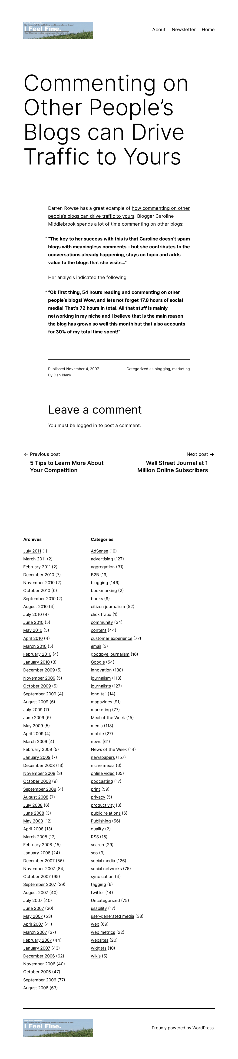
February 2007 (37, 940)
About (158, 29)
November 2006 (39, 963)
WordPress (203, 1027)
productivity (103, 805)
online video (103, 773)
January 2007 (36, 948)
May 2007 (33, 916)
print (95, 789)
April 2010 (33, 638)
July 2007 (32, 900)
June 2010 (33, 622)
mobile (97, 733)
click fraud (101, 614)
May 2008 (33, 821)
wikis (96, 956)
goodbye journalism (110, 654)
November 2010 (39, 582)
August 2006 (35, 987)
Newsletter (184, 29)
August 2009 (35, 701)
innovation (101, 670)
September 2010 (39, 598)
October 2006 (37, 971)
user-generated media (112, 916)
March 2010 (34, 646)
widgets (98, 948)
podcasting (102, 781)
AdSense (99, 551)
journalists (101, 686)
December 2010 (38, 574)
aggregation (103, 566)
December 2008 (39, 765)
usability (99, 908)
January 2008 (36, 852)
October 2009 (37, 686)
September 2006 (39, 979)
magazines (101, 701)
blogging (162, 368)
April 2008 (33, 828)
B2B (95, 574)
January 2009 (36, 757)
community (102, 622)
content (98, 630)
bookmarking (104, 590)
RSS (95, 836)
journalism (101, 678)
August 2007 (35, 892)
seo (94, 852)
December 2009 (39, 670)
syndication (102, 876)
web (95, 924)
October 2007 (37, 876)
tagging (98, 884)
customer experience (111, 638)
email (96, 646)
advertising (102, 558)
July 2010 (32, 614)
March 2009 (35, 741)
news (96, 741)
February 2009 (37, 749)
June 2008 (33, 813)
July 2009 (33, 709)
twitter (97, 892)
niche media (103, 765)
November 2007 (39, 868)
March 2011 (34, 558)
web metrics (103, 932)
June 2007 (33, 908)
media (97, 725)
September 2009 (39, 693)
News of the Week (109, 749)
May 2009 (33, 725)
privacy (98, 797)
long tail (98, 693)
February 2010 (37, 654)
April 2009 (33, 733)
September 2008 (39, 789)
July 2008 (33, 805)
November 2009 (39, 678)
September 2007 (39, 884)
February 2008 (37, 844)
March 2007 (35, 932)
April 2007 (33, 924)
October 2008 (37, 781)
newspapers (103, 757)
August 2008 (35, 797)
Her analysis (61, 277)
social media (103, 860)
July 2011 (32, 551)
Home (208, 29)
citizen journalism (108, 606)
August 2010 (35, 606)
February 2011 (37, 566)
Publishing (101, 821)
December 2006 (39, 956)
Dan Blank (62, 375)
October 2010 (36, 590)
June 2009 (33, 717)
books (97, 598)
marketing (181, 368)
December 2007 (39, 860)
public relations (106, 813)
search (97, 844)
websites (99, 940)
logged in (87, 425)
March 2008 (35, 836)
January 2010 (36, 662)
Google (98, 662)
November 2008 (39, 773)
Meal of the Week (108, 717)
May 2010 (32, 630)
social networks (106, 868)
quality (97, 828)
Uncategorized (105, 900)
